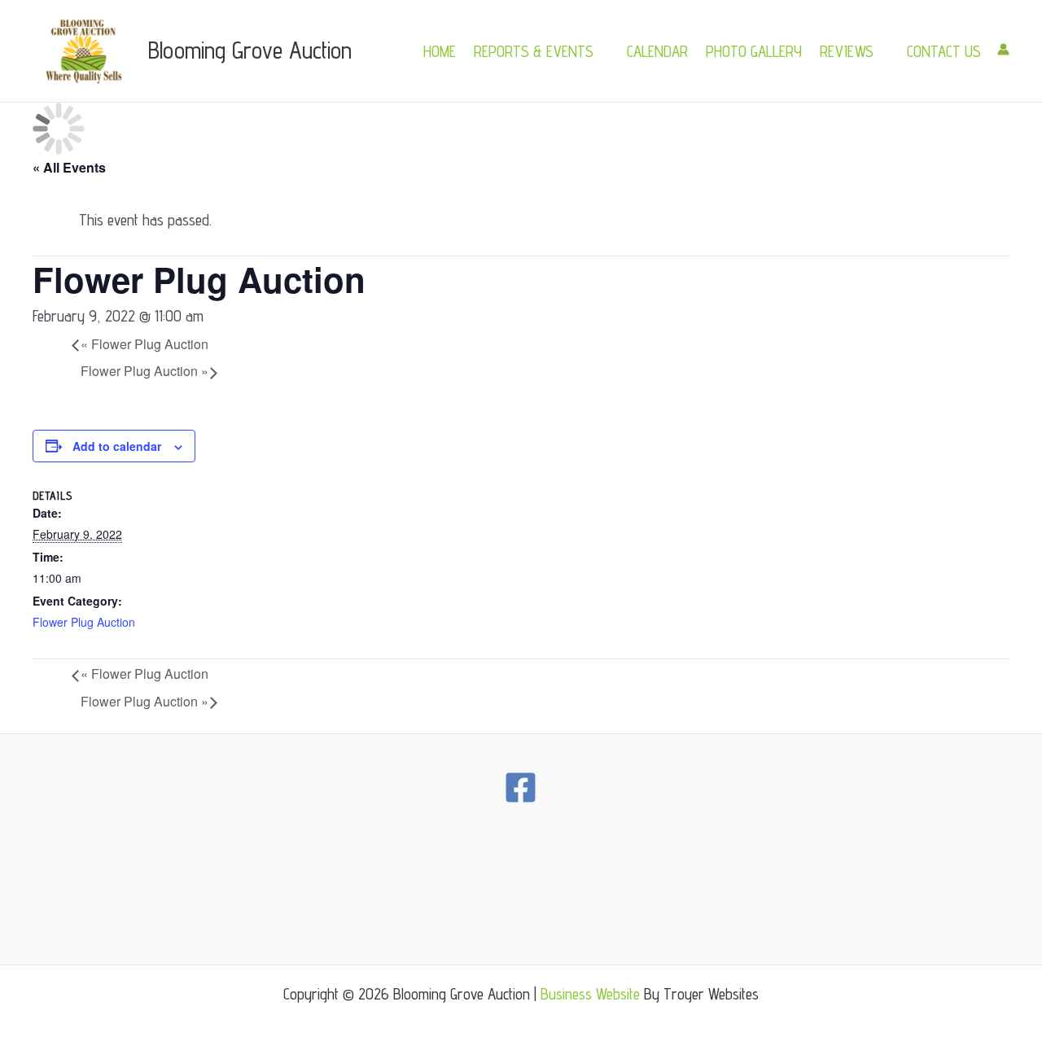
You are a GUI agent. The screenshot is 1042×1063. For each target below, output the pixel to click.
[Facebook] (520, 787)
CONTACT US (944, 51)
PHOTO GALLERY (754, 51)
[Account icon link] (1003, 49)
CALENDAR (657, 51)
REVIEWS (846, 51)
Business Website (590, 994)
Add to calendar (116, 446)
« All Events (69, 167)
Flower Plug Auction (144, 344)
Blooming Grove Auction (250, 50)
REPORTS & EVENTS (533, 51)
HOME (439, 51)
